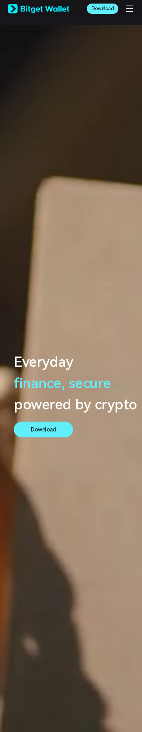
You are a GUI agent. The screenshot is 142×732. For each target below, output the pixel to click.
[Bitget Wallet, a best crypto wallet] (38, 8)
